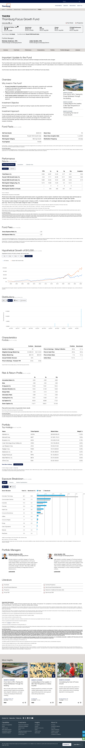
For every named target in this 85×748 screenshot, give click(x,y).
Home (3, 9)
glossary (9, 622)
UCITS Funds (21, 734)
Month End (12, 168)
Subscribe (12, 718)
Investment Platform (6, 732)
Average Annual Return (8, 164)
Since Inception (28, 256)
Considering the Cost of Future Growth (70, 114)
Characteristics (41, 50)
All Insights (37, 724)
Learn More (12, 571)
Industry (11, 482)
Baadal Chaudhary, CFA (9, 698)
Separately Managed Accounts (25, 731)
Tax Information (51, 4)
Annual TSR (6, 592)
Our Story (53, 724)
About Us (79, 5)
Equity (3, 726)
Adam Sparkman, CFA (64, 698)
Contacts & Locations (56, 734)
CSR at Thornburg (55, 729)
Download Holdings (18, 464)
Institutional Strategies (23, 726)
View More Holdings (7, 464)
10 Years (21, 256)
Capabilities (5, 722)
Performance (28, 50)
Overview (5, 50)
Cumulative (20, 164)
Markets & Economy (39, 728)
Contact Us (5, 718)
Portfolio (53, 50)
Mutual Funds (17, 9)
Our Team (53, 728)
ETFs (19, 729)
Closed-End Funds (22, 732)
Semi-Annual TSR (49, 592)
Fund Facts (16, 50)
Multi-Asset (37, 732)
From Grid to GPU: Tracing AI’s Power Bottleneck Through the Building (73, 96)
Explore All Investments (23, 724)
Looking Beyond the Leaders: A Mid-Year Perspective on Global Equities (72, 106)
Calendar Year (29, 164)
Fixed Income (50, 4)
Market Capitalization (21, 482)
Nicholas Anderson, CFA (9, 41)
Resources (73, 5)
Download (24, 300)
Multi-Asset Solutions (6, 729)
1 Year (4, 256)
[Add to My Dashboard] (25, 702)
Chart (11, 300)
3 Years (9, 256)
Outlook (36, 726)
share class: (6, 23)
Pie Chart (13, 486)
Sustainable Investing (6, 731)
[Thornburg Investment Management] (6, 6)
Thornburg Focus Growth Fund (29, 9)
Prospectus (6, 590)
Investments (58, 5)
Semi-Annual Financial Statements (53, 587)
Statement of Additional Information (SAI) (54, 590)
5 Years (15, 256)
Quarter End (5, 168)
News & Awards (54, 732)
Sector (4, 482)
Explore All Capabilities (7, 724)
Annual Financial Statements (10, 587)
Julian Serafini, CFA (35, 41)
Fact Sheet (6, 584)
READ (5, 702)
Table (17, 300)
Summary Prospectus (50, 584)
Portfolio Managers (64, 50)
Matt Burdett (35, 698)
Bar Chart (6, 486)
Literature (77, 50)
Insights (65, 5)
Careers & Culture (55, 731)
